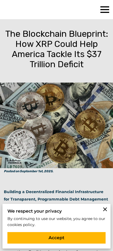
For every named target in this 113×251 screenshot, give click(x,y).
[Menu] (104, 9)
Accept (56, 237)
